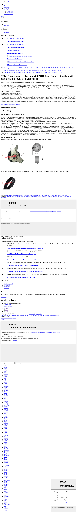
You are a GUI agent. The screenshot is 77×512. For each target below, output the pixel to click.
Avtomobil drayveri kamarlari (52, 315)
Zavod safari (10, 12)
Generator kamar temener (15, 53)
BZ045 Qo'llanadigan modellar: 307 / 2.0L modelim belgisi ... (25, 271)
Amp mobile (39, 314)
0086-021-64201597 (8, 304)
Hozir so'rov (3, 297)
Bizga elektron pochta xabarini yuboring (10, 104)
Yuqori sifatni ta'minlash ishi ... (16, 41)
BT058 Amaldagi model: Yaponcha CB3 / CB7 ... (22, 277)
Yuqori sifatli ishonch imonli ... (16, 47)
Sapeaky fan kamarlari (6, 315)
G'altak (2, 319)
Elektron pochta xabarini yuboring (9, 318)
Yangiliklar (6, 8)
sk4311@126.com (8, 306)
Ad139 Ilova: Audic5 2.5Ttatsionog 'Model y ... (21, 254)
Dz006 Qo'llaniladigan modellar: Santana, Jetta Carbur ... (25, 248)
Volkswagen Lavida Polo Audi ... (17, 65)
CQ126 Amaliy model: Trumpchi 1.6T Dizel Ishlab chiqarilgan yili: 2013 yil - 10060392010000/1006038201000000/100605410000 (36, 195)
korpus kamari (15, 315)
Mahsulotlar (6, 5)
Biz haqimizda (7, 10)
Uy (4, 4)
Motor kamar (41, 315)
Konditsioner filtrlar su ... (14, 59)
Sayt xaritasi (32, 314)
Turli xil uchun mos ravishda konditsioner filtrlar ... (22, 260)
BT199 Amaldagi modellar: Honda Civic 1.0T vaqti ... (23, 265)
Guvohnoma (10, 11)
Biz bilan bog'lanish (8, 14)
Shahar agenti (7, 7)
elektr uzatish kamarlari (32, 315)
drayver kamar (22, 315)
